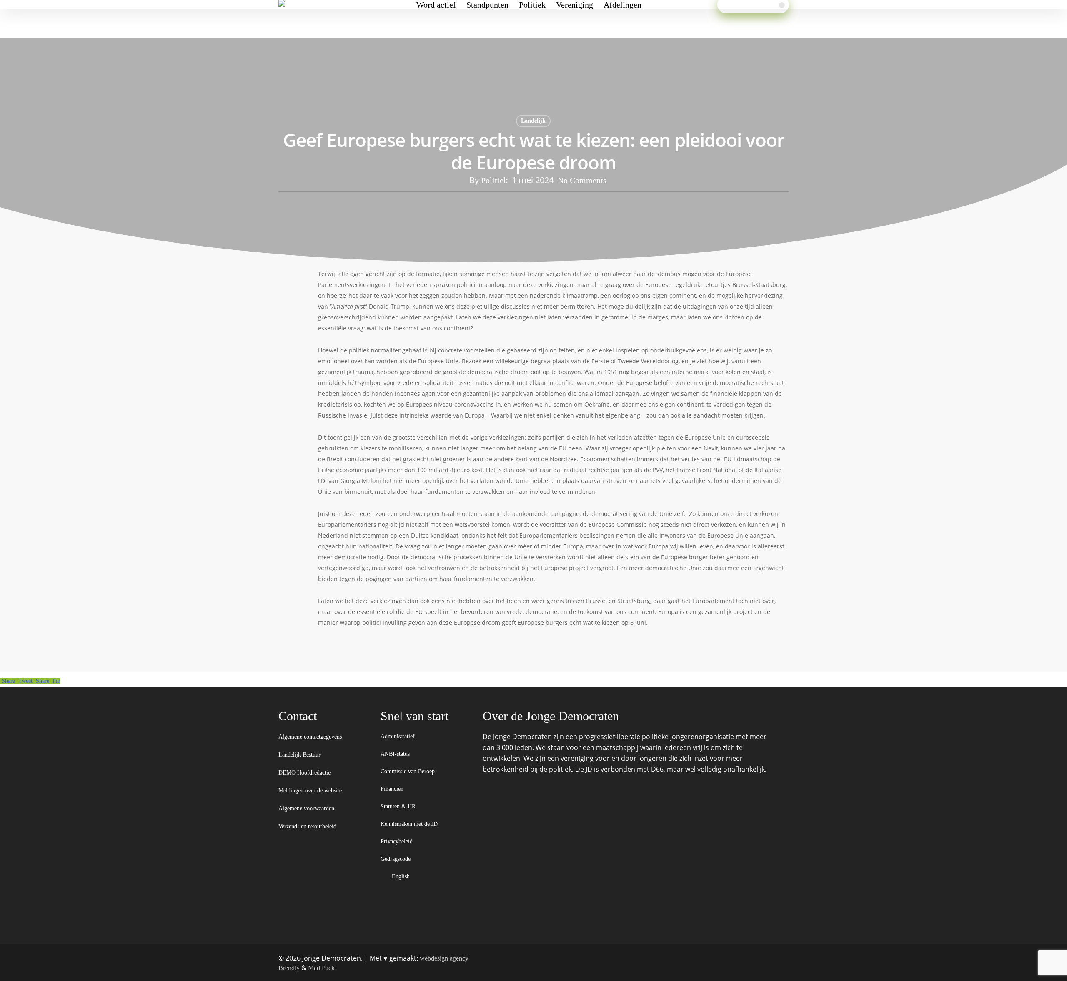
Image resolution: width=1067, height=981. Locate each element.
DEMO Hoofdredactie (304, 773)
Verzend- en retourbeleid (307, 826)
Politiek (532, 4)
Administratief (398, 736)
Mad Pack (321, 967)
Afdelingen (622, 4)
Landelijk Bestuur (299, 755)
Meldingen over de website (310, 790)
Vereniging (574, 4)
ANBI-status (396, 754)
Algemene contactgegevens (310, 737)
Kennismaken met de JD (410, 824)
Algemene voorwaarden (306, 808)
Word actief (436, 4)
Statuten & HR (399, 806)
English (401, 876)
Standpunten (487, 4)
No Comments (582, 180)
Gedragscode (396, 859)
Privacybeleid (397, 841)
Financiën (393, 789)
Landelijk (533, 121)
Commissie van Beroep (408, 771)
